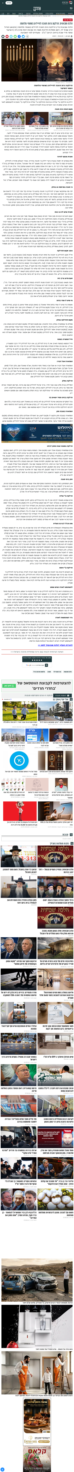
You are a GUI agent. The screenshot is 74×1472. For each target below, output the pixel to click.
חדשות (70, 14)
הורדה (9, 3)
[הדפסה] (11, 36)
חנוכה (49, 672)
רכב (8, 14)
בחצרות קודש (60, 14)
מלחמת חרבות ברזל (39, 672)
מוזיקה (28, 14)
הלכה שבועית (68, 672)
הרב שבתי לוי (57, 672)
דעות (14, 14)
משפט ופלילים (38, 14)
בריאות (20, 14)
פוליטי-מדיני (49, 14)
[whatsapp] (15, 36)
